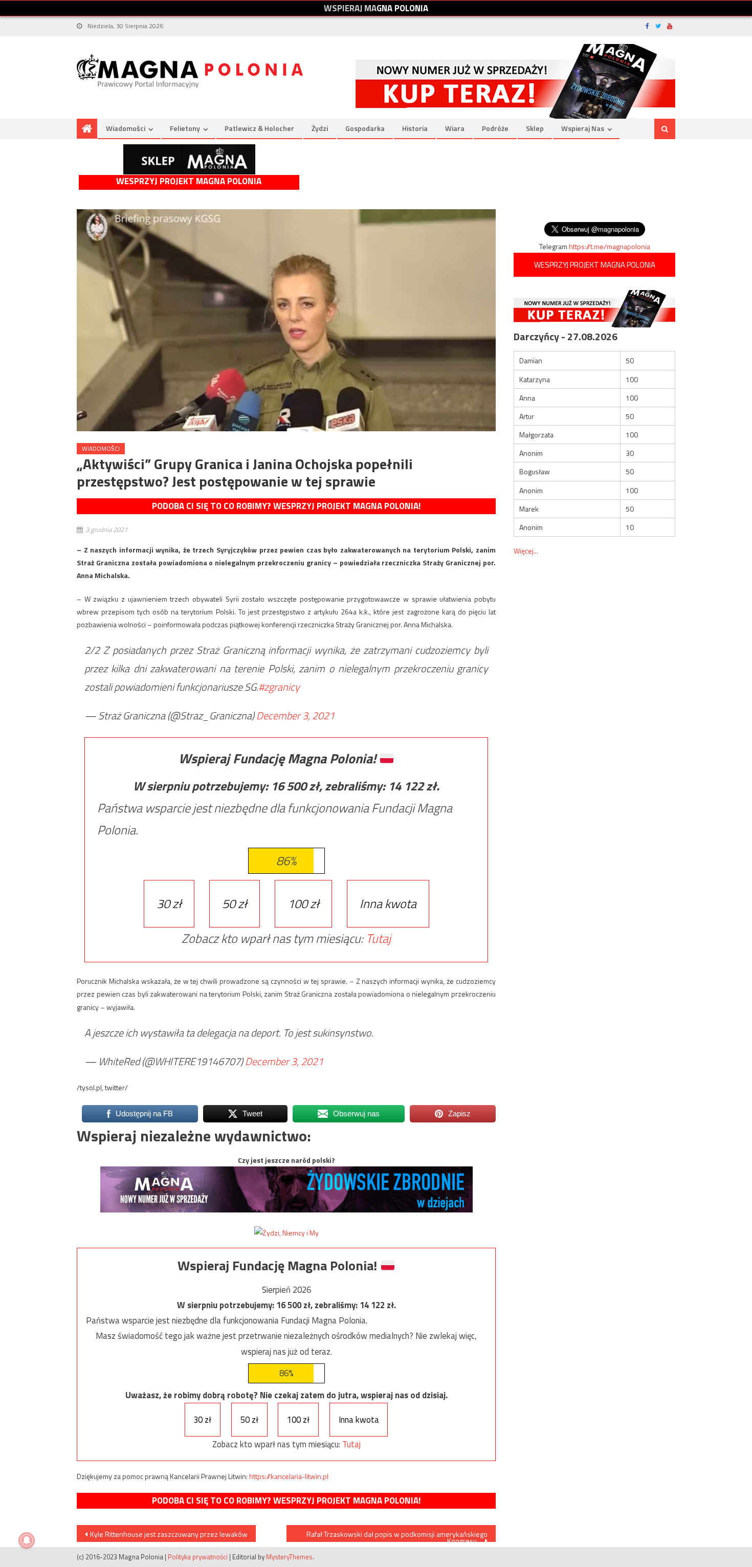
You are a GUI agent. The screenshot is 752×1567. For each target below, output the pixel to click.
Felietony (185, 128)
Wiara (455, 128)
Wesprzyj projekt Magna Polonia (188, 181)
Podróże (495, 128)
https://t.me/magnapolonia (609, 246)
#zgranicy (279, 687)
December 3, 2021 (295, 715)
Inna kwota (388, 903)
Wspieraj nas (582, 128)
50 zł (234, 903)
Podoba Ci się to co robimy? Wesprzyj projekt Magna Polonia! (286, 506)
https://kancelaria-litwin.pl (288, 1476)
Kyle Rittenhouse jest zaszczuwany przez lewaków (169, 1534)
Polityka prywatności (198, 1557)
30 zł (169, 903)
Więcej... (526, 550)
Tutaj (378, 938)
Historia (415, 128)
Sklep (535, 128)
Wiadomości (125, 128)
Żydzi (320, 128)
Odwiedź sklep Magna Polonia (189, 159)
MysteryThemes (289, 1557)
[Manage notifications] (26, 1540)
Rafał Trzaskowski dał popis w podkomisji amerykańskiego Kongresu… (397, 1535)
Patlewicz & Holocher (259, 128)
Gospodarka (365, 128)
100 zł (303, 903)
